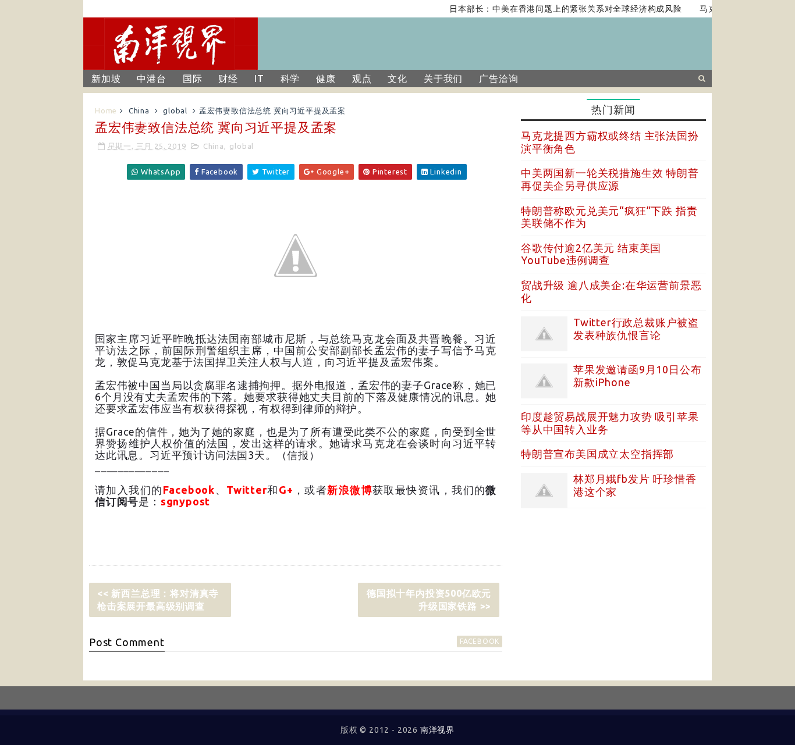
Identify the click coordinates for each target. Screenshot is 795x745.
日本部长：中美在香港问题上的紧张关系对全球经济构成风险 (556, 8)
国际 (193, 78)
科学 (290, 78)
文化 (397, 78)
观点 (362, 78)
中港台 (151, 78)
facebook (479, 641)
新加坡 (105, 78)
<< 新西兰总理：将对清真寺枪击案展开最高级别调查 (158, 599)
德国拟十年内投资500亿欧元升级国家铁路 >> (429, 599)
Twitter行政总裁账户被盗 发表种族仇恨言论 (636, 328)
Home (106, 110)
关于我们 (443, 78)
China (139, 110)
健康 (326, 78)
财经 (228, 78)
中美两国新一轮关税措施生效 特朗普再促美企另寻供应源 (610, 179)
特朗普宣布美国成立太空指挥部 (597, 453)
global (175, 110)
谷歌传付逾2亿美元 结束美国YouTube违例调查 (591, 254)
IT (259, 78)
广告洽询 (498, 78)
